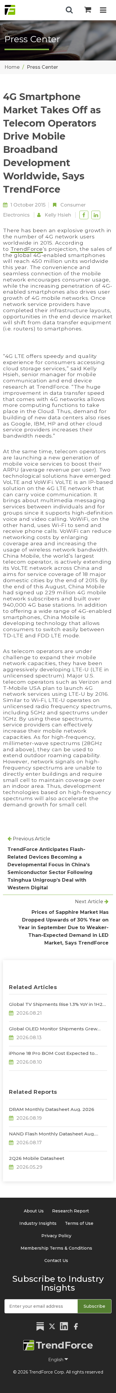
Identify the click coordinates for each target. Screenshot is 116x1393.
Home (12, 67)
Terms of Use (79, 1223)
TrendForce (26, 249)
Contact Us (56, 1260)
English (56, 1359)
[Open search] (69, 10)
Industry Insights (38, 1223)
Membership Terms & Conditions (56, 1248)
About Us (34, 1211)
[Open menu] (103, 11)
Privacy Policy (56, 1235)
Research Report (70, 1211)
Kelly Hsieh (58, 215)
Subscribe (94, 1306)
